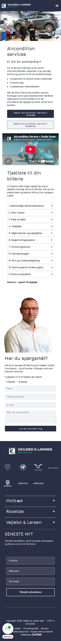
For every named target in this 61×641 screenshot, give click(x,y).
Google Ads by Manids (41, 631)
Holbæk (11, 381)
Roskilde (23, 381)
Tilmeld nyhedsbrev (30, 592)
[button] (57, 5)
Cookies (17, 628)
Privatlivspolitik (31, 628)
